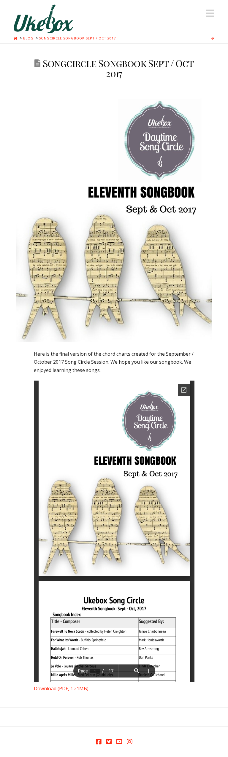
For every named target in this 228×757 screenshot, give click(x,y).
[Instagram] (129, 742)
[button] (210, 13)
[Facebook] (98, 742)
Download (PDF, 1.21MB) (61, 688)
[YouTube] (119, 742)
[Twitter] (109, 742)
